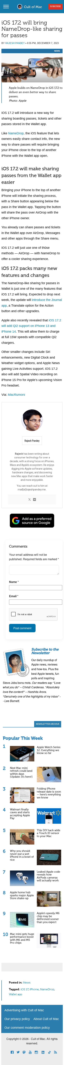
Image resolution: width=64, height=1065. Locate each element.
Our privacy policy (17, 1019)
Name (14, 582)
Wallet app (15, 994)
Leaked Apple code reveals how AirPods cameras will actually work (48, 876)
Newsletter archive (47, 724)
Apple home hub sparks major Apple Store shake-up (22, 895)
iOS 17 (24, 989)
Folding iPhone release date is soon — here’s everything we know (49, 793)
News (57, 51)
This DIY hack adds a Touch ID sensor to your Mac (48, 833)
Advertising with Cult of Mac (24, 1010)
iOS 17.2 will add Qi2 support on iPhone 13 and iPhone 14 (31, 326)
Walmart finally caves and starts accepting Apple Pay (20, 814)
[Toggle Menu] (6, 6)
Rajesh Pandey (15, 43)
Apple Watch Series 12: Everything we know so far (48, 750)
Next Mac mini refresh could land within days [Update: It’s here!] (21, 772)
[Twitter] (29, 500)
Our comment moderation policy (27, 1027)
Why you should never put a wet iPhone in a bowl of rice (22, 855)
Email (13, 596)
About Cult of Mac (46, 1019)
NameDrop (16, 133)
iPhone (34, 989)
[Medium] (34, 500)
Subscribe (55, 7)
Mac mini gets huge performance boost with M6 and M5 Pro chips (22, 938)
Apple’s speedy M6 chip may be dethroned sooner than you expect (48, 918)
